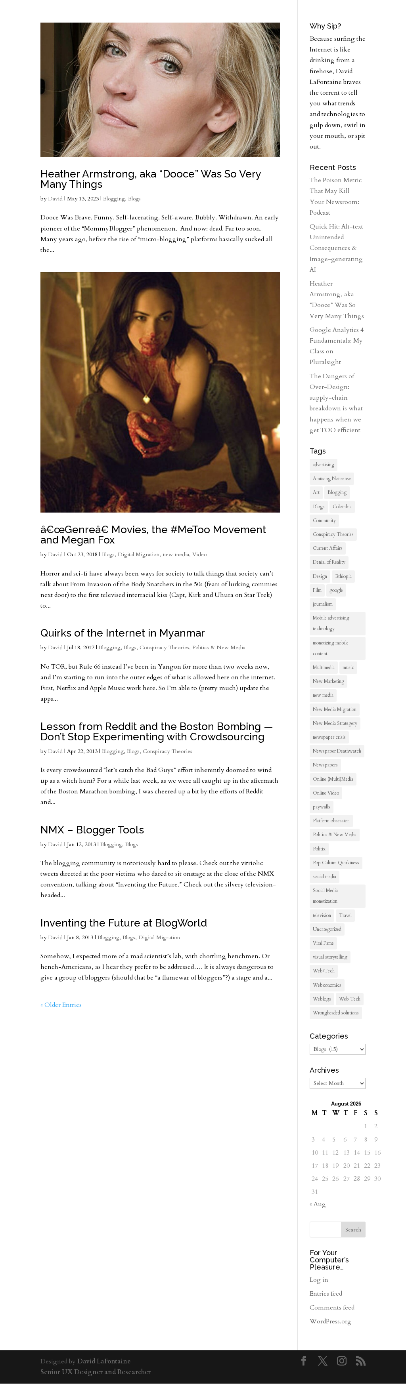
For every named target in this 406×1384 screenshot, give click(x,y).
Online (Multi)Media (333, 779)
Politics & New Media (218, 647)
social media (324, 876)
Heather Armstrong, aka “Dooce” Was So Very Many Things (150, 179)
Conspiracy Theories (164, 647)
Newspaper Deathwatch (337, 751)
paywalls (321, 807)
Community (324, 520)
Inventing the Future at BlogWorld (123, 923)
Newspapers (325, 765)
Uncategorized (327, 929)
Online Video (326, 793)
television (322, 915)
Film (317, 590)
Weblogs (322, 999)
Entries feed (326, 1293)
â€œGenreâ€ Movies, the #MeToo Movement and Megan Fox (153, 535)
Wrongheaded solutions (336, 1013)
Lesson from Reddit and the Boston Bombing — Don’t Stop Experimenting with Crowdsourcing (156, 732)
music (348, 667)
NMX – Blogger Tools (92, 830)
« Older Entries (61, 1005)
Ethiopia (343, 576)
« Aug (318, 1204)
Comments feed (332, 1307)
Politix (319, 849)
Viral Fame (323, 943)
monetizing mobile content (331, 648)
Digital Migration (138, 554)
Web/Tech (324, 971)
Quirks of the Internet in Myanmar (122, 633)
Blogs (134, 198)
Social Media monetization (325, 895)
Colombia (342, 506)
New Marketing (328, 681)
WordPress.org (330, 1321)
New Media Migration (334, 709)
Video (199, 554)
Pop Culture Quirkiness (336, 863)
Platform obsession (331, 821)
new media (176, 554)
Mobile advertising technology (331, 623)
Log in (319, 1279)
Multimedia (324, 667)
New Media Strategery (335, 723)
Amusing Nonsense (332, 478)
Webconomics (327, 985)
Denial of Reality (329, 562)
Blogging (114, 198)
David (55, 198)
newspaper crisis (329, 737)
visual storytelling (330, 957)
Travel (345, 915)
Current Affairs (328, 548)
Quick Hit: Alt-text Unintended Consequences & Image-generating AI (336, 248)
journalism (323, 604)
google (336, 590)
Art (316, 492)
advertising (323, 464)
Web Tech (349, 999)
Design (320, 576)
